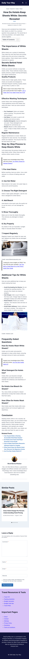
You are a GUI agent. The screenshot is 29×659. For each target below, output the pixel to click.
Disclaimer (7, 625)
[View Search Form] (22, 3)
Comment (5, 542)
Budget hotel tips (9, 603)
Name (4, 562)
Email (4, 568)
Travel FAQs (7, 605)
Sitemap (6, 621)
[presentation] (14, 499)
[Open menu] (26, 3)
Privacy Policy (8, 623)
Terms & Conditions (9, 627)
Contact (6, 619)
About (6, 616)
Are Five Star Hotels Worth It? (13, 451)
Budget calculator (9, 601)
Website (4, 575)
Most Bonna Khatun (9, 515)
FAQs (14, 21)
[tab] (11, 522)
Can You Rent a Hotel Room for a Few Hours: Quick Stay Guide (13, 266)
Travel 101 (7, 597)
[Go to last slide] (4, 506)
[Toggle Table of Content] (17, 40)
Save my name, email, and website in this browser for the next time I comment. (13, 580)
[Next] (25, 506)
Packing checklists (9, 599)
